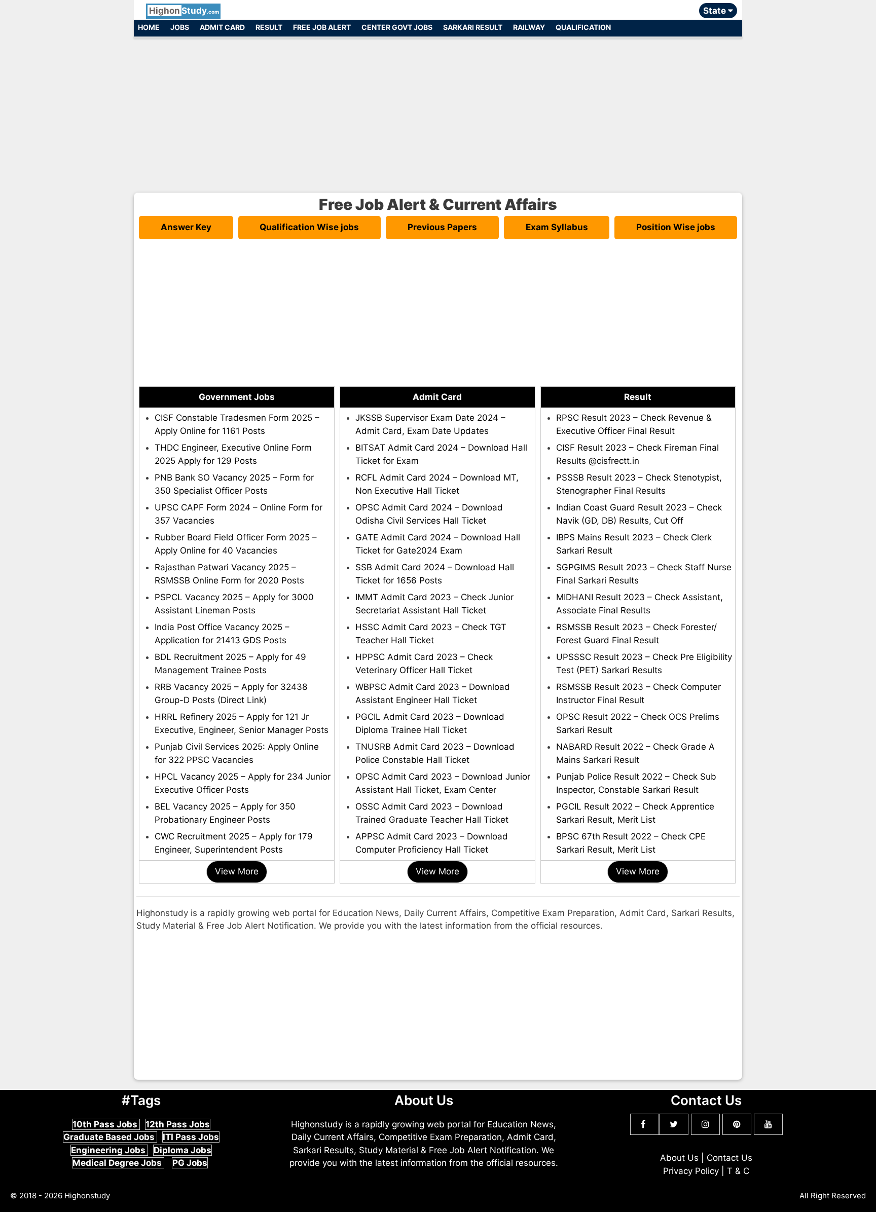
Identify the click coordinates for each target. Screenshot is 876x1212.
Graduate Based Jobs (110, 1137)
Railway (529, 27)
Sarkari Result (472, 27)
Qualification (583, 27)
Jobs (179, 27)
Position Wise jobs (675, 227)
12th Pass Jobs (177, 1124)
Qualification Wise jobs (309, 227)
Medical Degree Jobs (118, 1163)
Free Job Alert (322, 27)
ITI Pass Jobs (191, 1137)
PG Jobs (189, 1163)
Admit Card (222, 27)
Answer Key (186, 227)
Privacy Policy (691, 1171)
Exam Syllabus (557, 227)
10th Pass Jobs (105, 1124)
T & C (738, 1171)
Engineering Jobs (109, 1150)
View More (237, 871)
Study (184, 11)
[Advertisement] (438, 110)
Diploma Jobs (182, 1150)
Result (269, 27)
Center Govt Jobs (396, 27)
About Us (679, 1158)
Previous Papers (442, 227)
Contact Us (729, 1158)
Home (149, 27)
